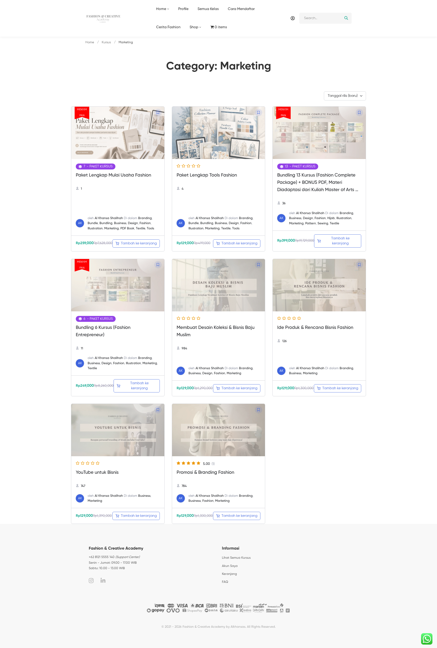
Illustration (95, 228)
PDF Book (127, 228)
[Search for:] (325, 18)
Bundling (105, 223)
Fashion (145, 223)
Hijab (331, 218)
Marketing (111, 228)
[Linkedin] (103, 580)
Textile (140, 228)
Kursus (106, 42)
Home (89, 42)
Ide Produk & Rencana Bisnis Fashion (315, 327)
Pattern (310, 223)
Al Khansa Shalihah (109, 218)
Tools (150, 228)
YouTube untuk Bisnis (97, 472)
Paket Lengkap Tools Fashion (207, 175)
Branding (145, 218)
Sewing (323, 223)
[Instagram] (91, 580)
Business (120, 223)
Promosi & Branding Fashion (205, 472)
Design (133, 223)
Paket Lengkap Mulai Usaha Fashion (113, 175)
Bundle (93, 223)
